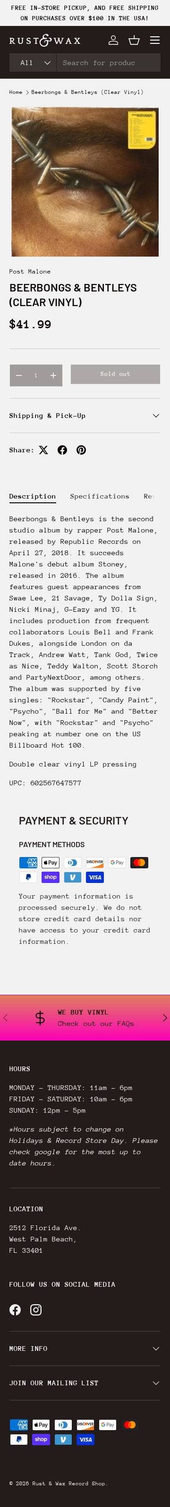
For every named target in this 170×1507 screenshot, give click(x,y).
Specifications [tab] (100, 496)
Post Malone (30, 271)
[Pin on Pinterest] (81, 450)
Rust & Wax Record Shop (69, 1484)
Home (16, 92)
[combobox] (85, 62)
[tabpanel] (85, 651)
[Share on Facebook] (62, 450)
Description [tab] (32, 496)
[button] (134, 40)
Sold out (116, 373)
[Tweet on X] (43, 450)
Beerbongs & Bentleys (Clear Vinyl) (88, 92)
